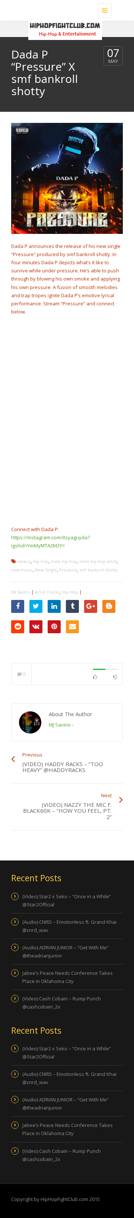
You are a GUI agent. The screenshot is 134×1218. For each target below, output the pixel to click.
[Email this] (72, 626)
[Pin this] (54, 626)
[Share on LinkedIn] (54, 606)
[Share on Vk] (35, 626)
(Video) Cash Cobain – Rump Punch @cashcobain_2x (61, 1002)
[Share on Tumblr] (72, 606)
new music (22, 570)
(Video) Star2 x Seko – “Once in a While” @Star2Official (66, 900)
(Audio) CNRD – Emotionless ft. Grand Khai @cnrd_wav (69, 926)
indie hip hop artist (98, 561)
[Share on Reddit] (17, 626)
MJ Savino (20, 592)
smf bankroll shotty (98, 570)
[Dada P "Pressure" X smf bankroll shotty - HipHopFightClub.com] (65, 9)
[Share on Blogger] (108, 606)
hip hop (40, 561)
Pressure (68, 570)
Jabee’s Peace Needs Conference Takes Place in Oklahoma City (67, 977)
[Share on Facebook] (17, 606)
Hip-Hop (70, 592)
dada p (24, 561)
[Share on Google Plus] (90, 606)
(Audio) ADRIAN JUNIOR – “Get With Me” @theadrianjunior (65, 951)
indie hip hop (64, 561)
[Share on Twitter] (35, 606)
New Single (46, 570)
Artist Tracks (47, 592)
